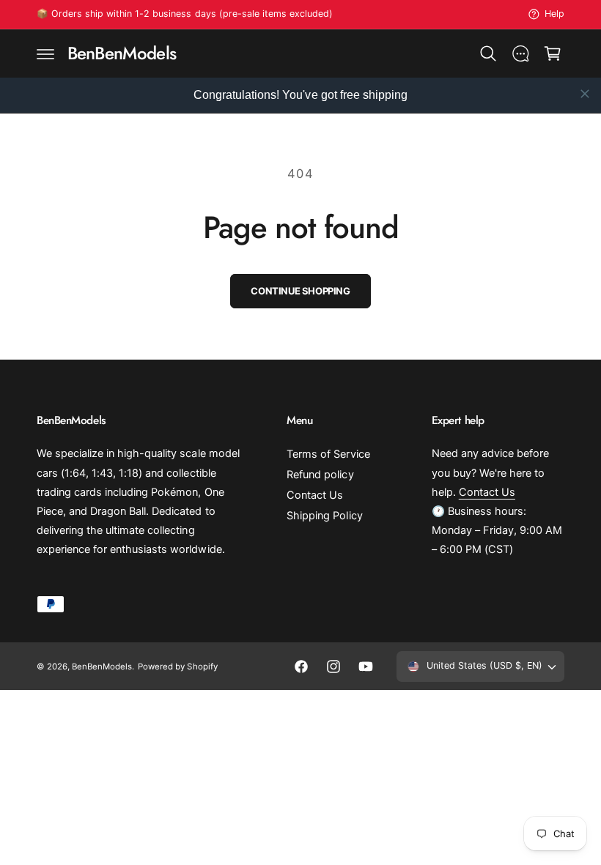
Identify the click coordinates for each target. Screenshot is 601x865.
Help (554, 13)
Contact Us (315, 495)
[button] (45, 53)
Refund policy (320, 474)
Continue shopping (300, 291)
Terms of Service (328, 454)
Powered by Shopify (177, 666)
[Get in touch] (520, 53)
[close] (585, 94)
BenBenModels (102, 666)
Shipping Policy (324, 515)
